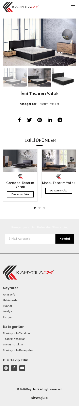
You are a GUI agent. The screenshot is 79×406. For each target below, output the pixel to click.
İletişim (7, 317)
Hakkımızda (10, 300)
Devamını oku (20, 194)
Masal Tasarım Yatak (59, 183)
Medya (7, 311)
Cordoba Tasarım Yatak (20, 185)
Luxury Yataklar (13, 344)
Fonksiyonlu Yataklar (16, 333)
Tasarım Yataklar (48, 103)
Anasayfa (9, 294)
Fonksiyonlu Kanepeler (18, 350)
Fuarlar (7, 305)
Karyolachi (32, 389)
